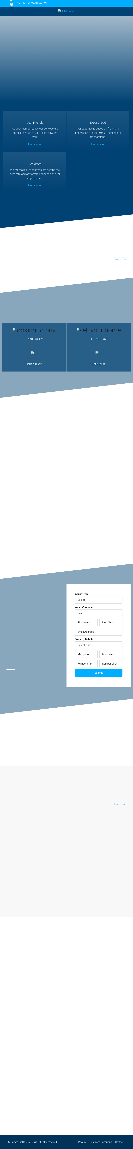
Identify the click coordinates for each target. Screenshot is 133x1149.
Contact (119, 1142)
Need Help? (98, 364)
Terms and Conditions (100, 1142)
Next (124, 260)
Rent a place (34, 364)
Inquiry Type (82, 594)
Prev (116, 260)
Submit (98, 672)
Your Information (84, 607)
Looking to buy (34, 339)
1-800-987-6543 (36, 3)
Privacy (82, 1142)
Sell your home (99, 339)
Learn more (35, 144)
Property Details (84, 639)
